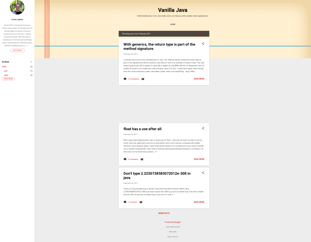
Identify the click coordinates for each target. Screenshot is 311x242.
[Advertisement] (219, 67)
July (5, 71)
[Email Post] (142, 80)
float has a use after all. (143, 129)
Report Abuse (172, 237)
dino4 (178, 227)
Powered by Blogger (173, 222)
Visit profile (17, 50)
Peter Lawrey (17, 20)
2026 (4, 67)
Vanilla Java (172, 10)
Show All (201, 34)
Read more (199, 79)
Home (172, 24)
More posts (164, 213)
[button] (203, 44)
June (6, 75)
